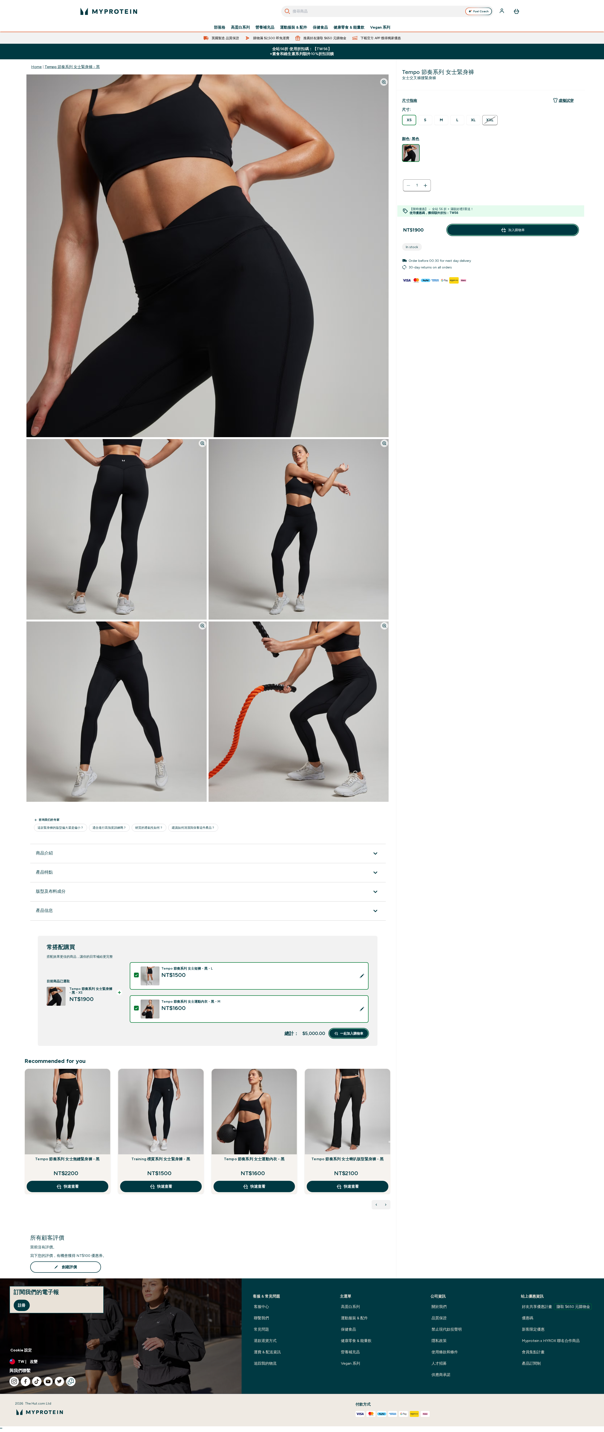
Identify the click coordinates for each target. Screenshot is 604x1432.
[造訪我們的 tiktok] (37, 1381)
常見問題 (261, 1329)
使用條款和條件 (445, 1352)
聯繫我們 (261, 1318)
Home (36, 67)
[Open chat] (71, 1381)
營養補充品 (265, 27)
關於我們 (439, 1307)
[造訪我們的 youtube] (48, 1381)
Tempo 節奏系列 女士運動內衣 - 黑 (254, 1159)
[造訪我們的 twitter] (59, 1381)
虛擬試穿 (566, 101)
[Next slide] (389, 1142)
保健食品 (320, 27)
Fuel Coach (481, 11)
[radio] (409, 120)
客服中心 (261, 1307)
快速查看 (71, 1186)
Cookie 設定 (21, 1350)
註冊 (21, 1305)
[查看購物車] (516, 11)
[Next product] (385, 1204)
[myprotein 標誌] (108, 11)
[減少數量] (408, 185)
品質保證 (439, 1318)
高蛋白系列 (240, 27)
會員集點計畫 (533, 1352)
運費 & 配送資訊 (267, 1352)
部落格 (219, 27)
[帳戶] (502, 11)
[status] (417, 185)
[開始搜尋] (287, 11)
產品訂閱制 (531, 1363)
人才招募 (439, 1363)
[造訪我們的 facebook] (25, 1381)
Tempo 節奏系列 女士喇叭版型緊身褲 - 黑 (347, 1159)
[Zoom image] (384, 82)
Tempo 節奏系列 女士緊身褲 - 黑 (72, 67)
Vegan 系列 (380, 27)
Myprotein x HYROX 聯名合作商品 (551, 1341)
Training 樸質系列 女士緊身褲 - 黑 (160, 1159)
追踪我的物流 (265, 1363)
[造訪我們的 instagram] (14, 1381)
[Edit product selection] (362, 976)
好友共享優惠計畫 (556, 1307)
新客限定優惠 (533, 1329)
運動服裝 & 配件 (293, 27)
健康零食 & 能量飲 (349, 27)
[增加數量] (425, 185)
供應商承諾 (441, 1375)
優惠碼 (527, 1318)
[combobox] (387, 11)
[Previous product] (376, 1204)
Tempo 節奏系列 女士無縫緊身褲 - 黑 (67, 1159)
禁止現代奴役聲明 (447, 1329)
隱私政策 (439, 1341)
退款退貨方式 (265, 1341)
